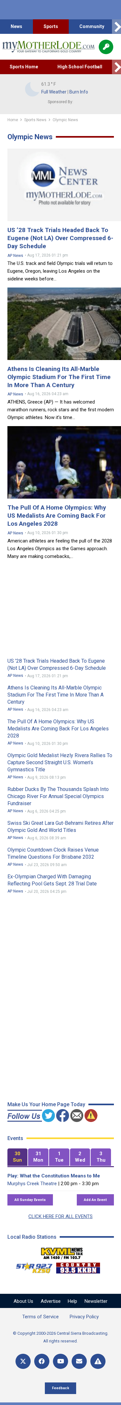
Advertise (51, 1301)
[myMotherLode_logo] (48, 46)
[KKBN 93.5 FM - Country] (78, 1266)
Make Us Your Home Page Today (46, 1104)
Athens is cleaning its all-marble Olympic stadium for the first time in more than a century (59, 377)
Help (72, 1301)
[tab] (17, 1157)
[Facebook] (41, 1361)
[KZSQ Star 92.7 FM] (31, 1266)
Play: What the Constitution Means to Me (53, 1176)
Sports (51, 26)
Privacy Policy (84, 1317)
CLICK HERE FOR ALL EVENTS (60, 1216)
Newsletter (96, 1301)
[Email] (79, 1361)
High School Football (79, 66)
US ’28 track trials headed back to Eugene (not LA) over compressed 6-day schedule (60, 238)
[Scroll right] (116, 26)
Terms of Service (40, 1317)
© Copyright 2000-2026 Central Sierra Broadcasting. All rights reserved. (60, 1337)
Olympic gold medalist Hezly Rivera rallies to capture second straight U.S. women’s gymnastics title (59, 762)
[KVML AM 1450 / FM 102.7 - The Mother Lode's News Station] (62, 1251)
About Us (23, 1301)
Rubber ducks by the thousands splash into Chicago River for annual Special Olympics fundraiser (58, 796)
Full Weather (53, 91)
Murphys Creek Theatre (32, 1183)
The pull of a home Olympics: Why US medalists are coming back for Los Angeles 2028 (56, 515)
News (16, 26)
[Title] (98, 1361)
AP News (15, 255)
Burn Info (78, 91)
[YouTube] (60, 1361)
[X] (23, 1361)
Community (91, 26)
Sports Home (24, 66)
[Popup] (106, 47)
